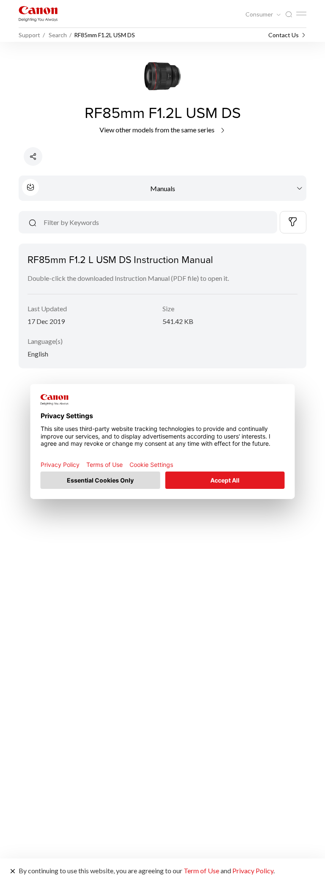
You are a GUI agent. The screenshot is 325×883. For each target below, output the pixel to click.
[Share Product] (33, 156)
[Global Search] (288, 14)
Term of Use (201, 871)
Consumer (259, 14)
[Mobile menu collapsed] (301, 13)
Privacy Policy (252, 871)
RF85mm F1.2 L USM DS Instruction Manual (120, 259)
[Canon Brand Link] (38, 14)
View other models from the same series (157, 130)
